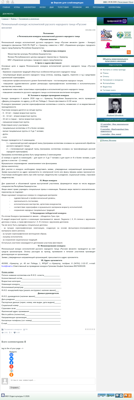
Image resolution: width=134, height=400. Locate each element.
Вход (131, 2)
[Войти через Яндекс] (11, 367)
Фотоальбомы (109, 83)
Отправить (14, 388)
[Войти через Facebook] (11, 363)
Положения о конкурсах (29, 19)
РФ (26, 329)
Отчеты (106, 76)
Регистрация (123, 2)
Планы (105, 73)
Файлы (14, 19)
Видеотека (107, 87)
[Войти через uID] (11, 355)
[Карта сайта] (12, 3)
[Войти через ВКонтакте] (11, 359)
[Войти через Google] (11, 371)
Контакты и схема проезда (114, 70)
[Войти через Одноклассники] (11, 375)
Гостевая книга (109, 90)
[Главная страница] (3, 3)
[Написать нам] (7, 3)
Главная (5, 19)
